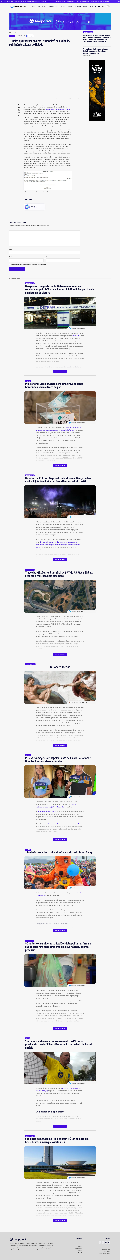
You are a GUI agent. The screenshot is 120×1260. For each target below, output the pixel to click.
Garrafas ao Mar (30, 664)
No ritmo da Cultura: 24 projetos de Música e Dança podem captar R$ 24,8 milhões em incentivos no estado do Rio (37, 1)
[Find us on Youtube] (99, 6)
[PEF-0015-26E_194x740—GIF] (97, 90)
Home (10, 32)
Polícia (28, 1038)
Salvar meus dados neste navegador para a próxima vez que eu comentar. (28, 264)
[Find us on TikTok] (96, 6)
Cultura (70, 6)
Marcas (85, 6)
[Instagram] (103, 1242)
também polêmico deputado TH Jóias (57, 109)
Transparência (53, 6)
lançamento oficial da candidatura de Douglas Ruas (65, 824)
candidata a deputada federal (46, 811)
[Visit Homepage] (18, 6)
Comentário (12, 229)
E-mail (10, 257)
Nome (10, 249)
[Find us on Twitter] (90, 6)
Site (47, 257)
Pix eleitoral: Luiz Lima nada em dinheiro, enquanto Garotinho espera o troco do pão (95, 51)
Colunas (33, 6)
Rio (45, 6)
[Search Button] (103, 6)
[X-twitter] (100, 1242)
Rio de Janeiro (30, 940)
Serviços (62, 6)
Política (39, 6)
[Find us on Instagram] (93, 6)
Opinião (77, 6)
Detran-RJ (75, 336)
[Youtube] (106, 1242)
